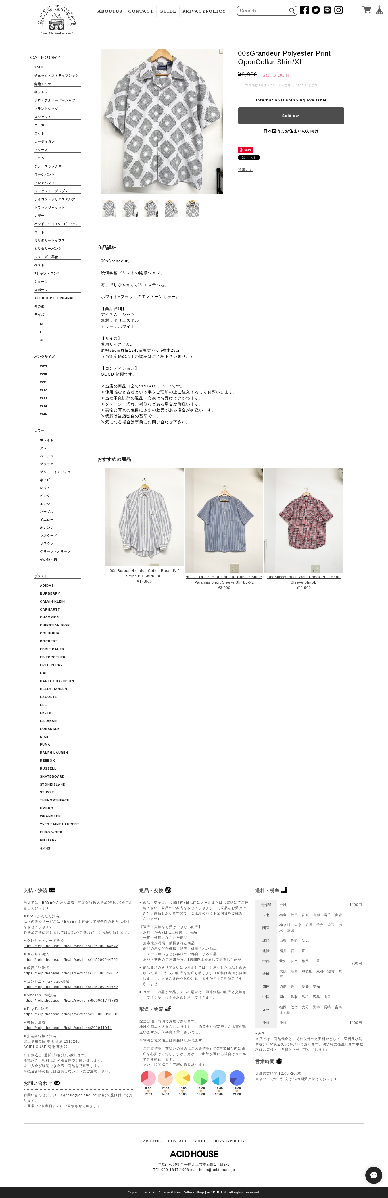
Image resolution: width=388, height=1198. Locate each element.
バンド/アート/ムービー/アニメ (57, 224)
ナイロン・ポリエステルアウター (57, 199)
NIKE (44, 736)
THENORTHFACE (54, 800)
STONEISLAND (53, 784)
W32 (43, 390)
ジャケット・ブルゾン (51, 191)
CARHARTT (50, 609)
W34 (43, 406)
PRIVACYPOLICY (204, 11)
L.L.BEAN (48, 720)
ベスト (39, 265)
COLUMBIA (49, 633)
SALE (39, 67)
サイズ (39, 314)
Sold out (291, 115)
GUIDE (167, 11)
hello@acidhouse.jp (84, 1095)
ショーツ (41, 281)
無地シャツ (42, 84)
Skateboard (52, 776)
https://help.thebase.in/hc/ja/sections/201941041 (68, 1028)
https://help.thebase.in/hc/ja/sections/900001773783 (71, 1001)
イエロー (47, 519)
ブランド (41, 576)
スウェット (42, 116)
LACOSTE (48, 697)
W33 (43, 398)
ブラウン (47, 543)
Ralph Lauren (54, 752)
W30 (43, 374)
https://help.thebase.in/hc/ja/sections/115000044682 (71, 973)
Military (48, 840)
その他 (39, 306)
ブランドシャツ (46, 108)
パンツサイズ (44, 356)
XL (42, 340)
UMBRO (46, 808)
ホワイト (47, 440)
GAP (44, 673)
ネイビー (47, 480)
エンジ (45, 503)
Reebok (47, 760)
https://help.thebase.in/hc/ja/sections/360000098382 (71, 1014)
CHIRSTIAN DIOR (55, 625)
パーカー (41, 125)
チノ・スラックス (48, 166)
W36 (43, 414)
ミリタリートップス (49, 240)
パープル (47, 511)
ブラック (47, 464)
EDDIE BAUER (52, 649)
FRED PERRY (51, 665)
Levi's (45, 712)
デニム (39, 158)
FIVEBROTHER (53, 657)
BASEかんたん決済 (58, 903)
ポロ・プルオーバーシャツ (54, 100)
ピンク (45, 495)
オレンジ (47, 527)
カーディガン (44, 141)
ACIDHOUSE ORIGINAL (54, 298)
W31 (43, 382)
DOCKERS (49, 641)
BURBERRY (50, 593)
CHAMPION (49, 617)
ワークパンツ (44, 174)
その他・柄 (48, 559)
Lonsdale (50, 728)
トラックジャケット (49, 207)
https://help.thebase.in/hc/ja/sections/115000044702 (71, 960)
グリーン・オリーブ (55, 551)
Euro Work (51, 832)
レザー (39, 215)
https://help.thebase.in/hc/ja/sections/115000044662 (71, 987)
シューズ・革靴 (46, 257)
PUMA (45, 744)
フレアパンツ (44, 182)
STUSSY (47, 792)
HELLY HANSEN (53, 689)
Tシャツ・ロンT (46, 273)
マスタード (48, 535)
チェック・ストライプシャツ (56, 75)
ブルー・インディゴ (55, 472)
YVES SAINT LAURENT (59, 824)
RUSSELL (48, 768)
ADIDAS (47, 585)
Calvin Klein (52, 601)
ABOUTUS (109, 11)
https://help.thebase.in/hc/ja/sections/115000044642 (71, 946)
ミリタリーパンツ (48, 248)
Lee (43, 705)
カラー (39, 430)
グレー (45, 448)
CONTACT (140, 11)
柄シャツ (41, 92)
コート (39, 232)
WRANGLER (50, 816)
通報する (245, 170)
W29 (43, 366)
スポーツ (41, 289)
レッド (45, 487)
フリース (41, 149)
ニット (39, 133)
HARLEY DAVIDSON (57, 681)
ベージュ (47, 456)
